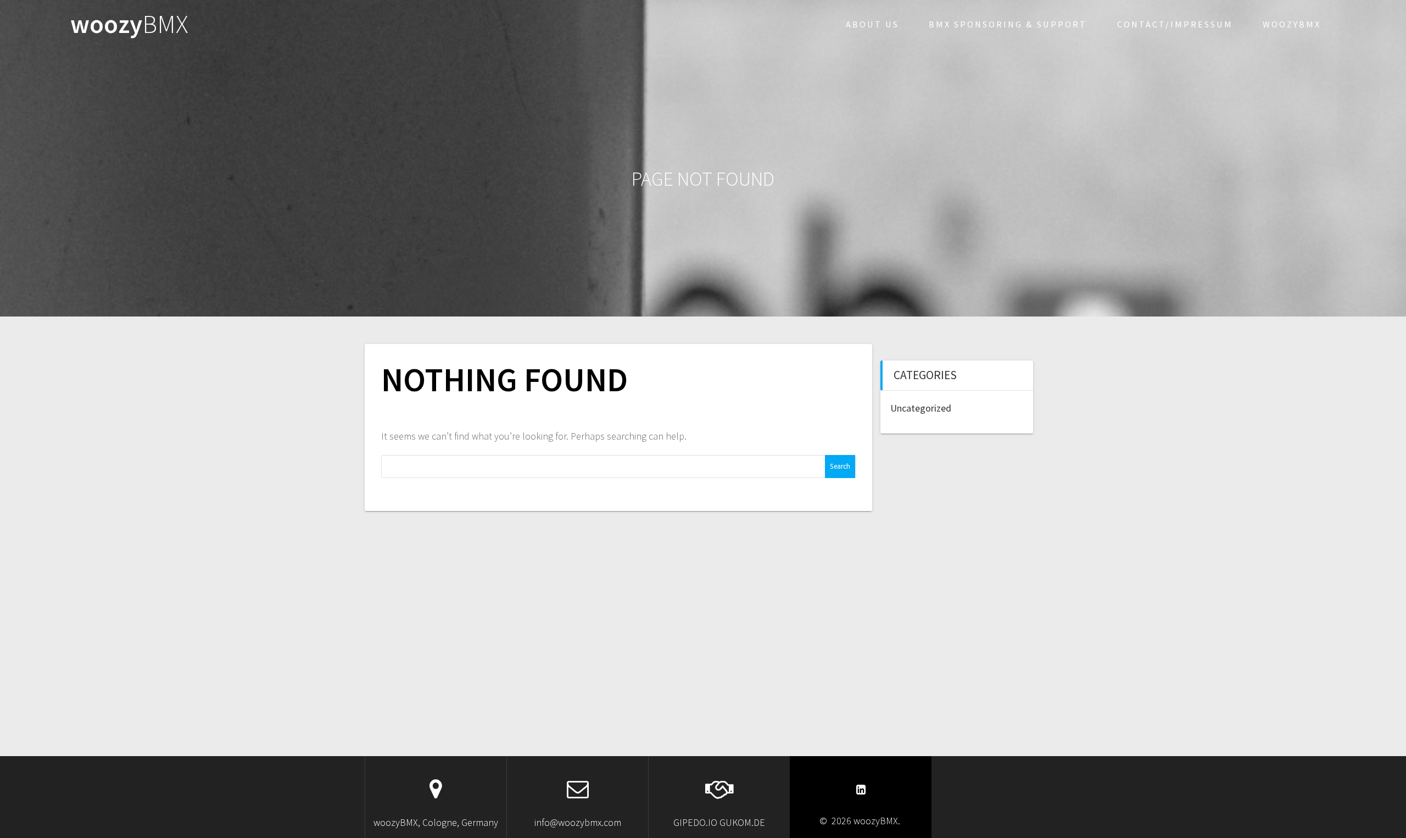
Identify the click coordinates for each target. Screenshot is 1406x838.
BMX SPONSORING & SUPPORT (1008, 24)
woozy (129, 24)
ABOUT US (872, 24)
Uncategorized (920, 408)
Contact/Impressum (1175, 24)
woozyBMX (1292, 24)
